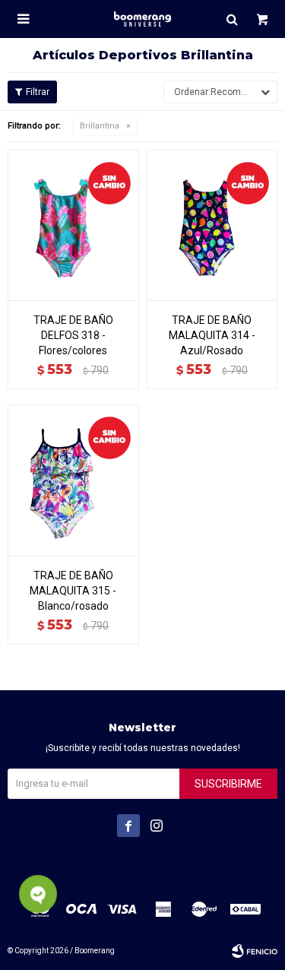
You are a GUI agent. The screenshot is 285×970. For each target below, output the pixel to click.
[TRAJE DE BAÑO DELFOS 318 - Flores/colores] (73, 225)
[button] (232, 19)
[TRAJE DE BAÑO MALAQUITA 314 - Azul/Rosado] (212, 225)
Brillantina (99, 126)
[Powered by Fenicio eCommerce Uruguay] (254, 951)
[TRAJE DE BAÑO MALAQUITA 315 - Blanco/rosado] (73, 479)
